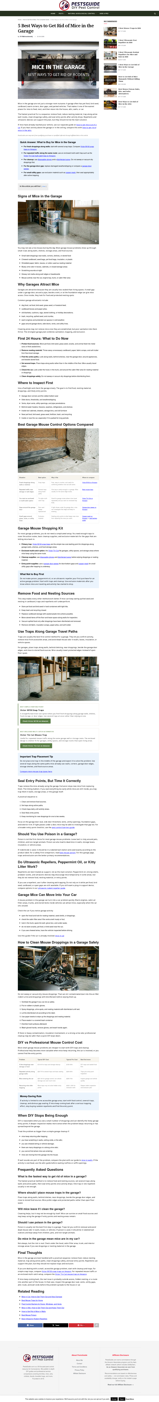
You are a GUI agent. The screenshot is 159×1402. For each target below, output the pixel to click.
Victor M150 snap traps (41, 544)
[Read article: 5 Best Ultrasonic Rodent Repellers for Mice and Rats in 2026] (110, 55)
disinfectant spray (63, 159)
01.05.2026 (122, 45)
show (43, 186)
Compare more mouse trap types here (36, 771)
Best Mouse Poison (29, 1315)
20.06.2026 (40, 36)
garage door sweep (51, 563)
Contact (79, 1363)
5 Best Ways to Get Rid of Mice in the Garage (128, 66)
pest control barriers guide (63, 827)
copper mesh (71, 172)
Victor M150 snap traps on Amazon (56, 1271)
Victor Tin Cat (53, 550)
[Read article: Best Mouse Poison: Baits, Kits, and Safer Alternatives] (110, 92)
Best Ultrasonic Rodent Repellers (34, 1318)
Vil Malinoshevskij (26, 36)
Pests (61, 13)
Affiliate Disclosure (79, 1373)
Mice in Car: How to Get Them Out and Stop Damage (42, 1296)
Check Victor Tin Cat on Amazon (36, 746)
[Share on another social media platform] (96, 1325)
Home (53, 13)
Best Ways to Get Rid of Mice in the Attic (128, 103)
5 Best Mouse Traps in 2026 (129, 28)
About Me (79, 1360)
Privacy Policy (79, 1370)
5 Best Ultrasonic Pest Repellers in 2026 (127, 41)
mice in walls (86, 1160)
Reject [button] (122, 1399)
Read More (130, 1399)
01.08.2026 (122, 84)
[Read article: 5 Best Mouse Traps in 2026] (110, 31)
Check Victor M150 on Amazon (35, 721)
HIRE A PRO (104, 13)
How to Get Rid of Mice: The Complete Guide (36, 19)
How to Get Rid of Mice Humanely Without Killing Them (129, 79)
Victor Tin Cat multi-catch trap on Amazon (39, 156)
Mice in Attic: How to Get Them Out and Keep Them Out (43, 1307)
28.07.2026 (122, 59)
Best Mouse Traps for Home (32, 1300)
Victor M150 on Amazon (89, 482)
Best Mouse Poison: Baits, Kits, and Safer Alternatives (129, 91)
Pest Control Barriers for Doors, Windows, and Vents (42, 1304)
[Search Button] (155, 13)
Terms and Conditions (79, 1367)
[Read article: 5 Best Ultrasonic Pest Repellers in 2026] (110, 43)
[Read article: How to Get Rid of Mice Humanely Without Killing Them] (110, 80)
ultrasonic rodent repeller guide (51, 888)
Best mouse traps (87, 489)
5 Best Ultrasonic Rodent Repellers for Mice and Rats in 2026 (128, 54)
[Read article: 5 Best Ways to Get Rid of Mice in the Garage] (110, 68)
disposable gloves (45, 159)
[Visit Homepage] (79, 5)
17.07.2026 (122, 31)
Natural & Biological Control (81, 13)
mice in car (59, 936)
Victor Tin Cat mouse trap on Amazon (71, 1274)
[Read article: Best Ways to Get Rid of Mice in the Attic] (110, 105)
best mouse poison (67, 852)
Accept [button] (114, 1399)
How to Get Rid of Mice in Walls (34, 1311)
